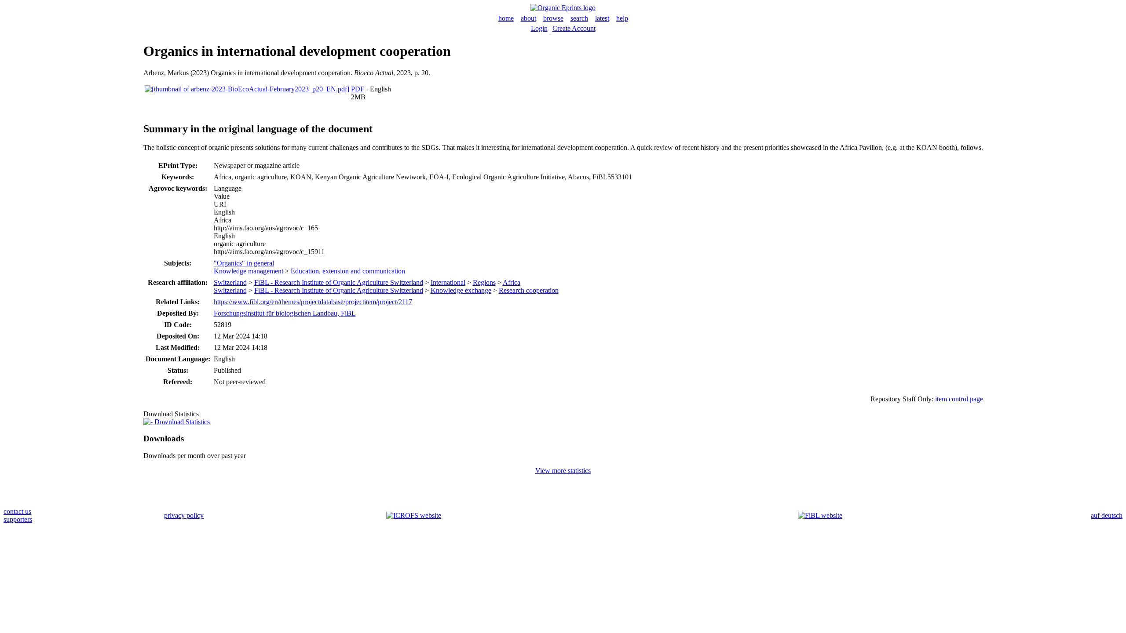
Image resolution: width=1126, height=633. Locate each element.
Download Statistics (181, 422)
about (528, 18)
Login (539, 28)
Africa (511, 282)
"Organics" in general (244, 263)
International (448, 282)
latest (602, 18)
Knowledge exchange (461, 290)
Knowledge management (248, 271)
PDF (357, 89)
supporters (18, 519)
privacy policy (184, 515)
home (506, 18)
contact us (17, 511)
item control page (959, 399)
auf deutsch (1106, 515)
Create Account (574, 28)
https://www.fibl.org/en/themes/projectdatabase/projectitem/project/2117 (313, 302)
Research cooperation (529, 290)
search (579, 18)
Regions (484, 282)
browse (553, 18)
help (622, 18)
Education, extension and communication (348, 271)
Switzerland (230, 282)
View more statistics (563, 470)
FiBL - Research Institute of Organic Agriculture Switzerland (338, 282)
